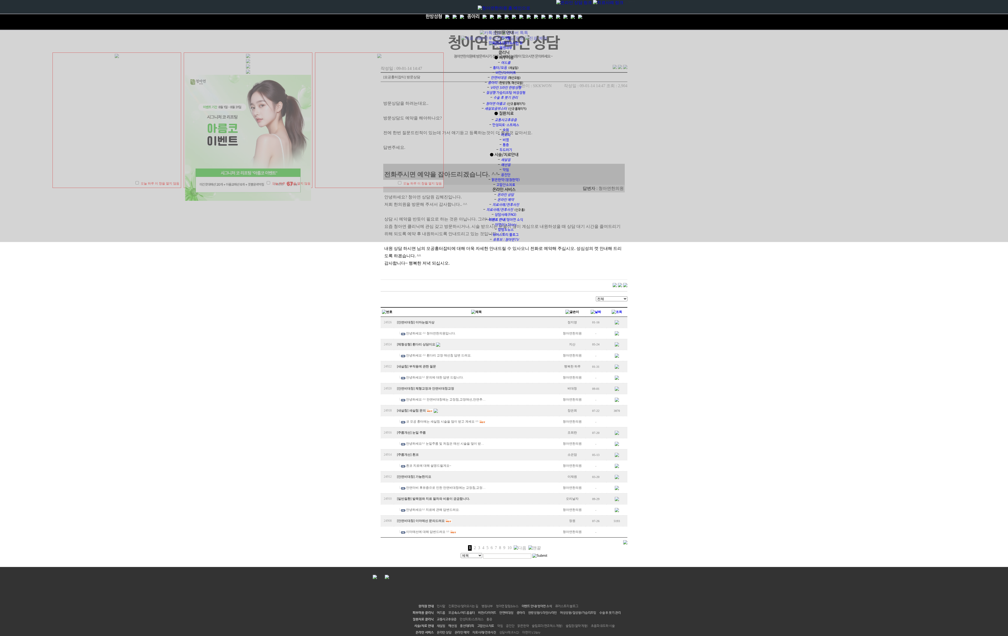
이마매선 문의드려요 (430, 521)
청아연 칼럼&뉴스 (507, 606)
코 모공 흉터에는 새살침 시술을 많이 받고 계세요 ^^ (442, 421)
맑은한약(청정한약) (506, 180)
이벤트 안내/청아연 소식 (537, 606)
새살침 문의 (417, 410)
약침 (506, 170)
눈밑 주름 (419, 432)
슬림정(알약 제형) (577, 626)
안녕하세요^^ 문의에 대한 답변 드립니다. (435, 377)
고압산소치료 (505, 185)
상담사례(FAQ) (506, 215)
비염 (506, 140)
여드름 (441, 612)
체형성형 (404, 344)
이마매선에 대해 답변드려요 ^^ (427, 532)
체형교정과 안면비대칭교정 (435, 388)
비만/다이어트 (506, 73)
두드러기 (506, 150)
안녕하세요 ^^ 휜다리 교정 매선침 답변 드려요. (438, 355)
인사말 (506, 38)
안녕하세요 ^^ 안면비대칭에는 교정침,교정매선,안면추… (446, 399)
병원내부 (506, 48)
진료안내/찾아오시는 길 (506, 43)
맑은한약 (523, 626)
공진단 (506, 175)
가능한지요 (423, 477)
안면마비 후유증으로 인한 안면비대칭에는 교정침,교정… (446, 488)
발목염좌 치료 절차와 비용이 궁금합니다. (441, 499)
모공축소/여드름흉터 (461, 612)
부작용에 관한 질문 (422, 366)
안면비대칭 (406, 322)
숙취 (506, 130)
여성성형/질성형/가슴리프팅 (578, 612)
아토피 (506, 135)
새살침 (402, 366)
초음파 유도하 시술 (603, 626)
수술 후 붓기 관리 (610, 612)
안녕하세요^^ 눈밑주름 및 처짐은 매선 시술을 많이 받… (445, 443)
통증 (506, 145)
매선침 (452, 626)
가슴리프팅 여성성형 (506, 93)
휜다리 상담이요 (423, 344)
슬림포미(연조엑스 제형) (547, 626)
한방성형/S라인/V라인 (542, 612)
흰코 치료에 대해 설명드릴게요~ (428, 465)
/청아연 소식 (506, 220)
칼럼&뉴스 (506, 230)
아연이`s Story (506, 225)
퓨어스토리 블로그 (506, 235)
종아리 (521, 612)
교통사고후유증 (446, 619)
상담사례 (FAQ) (509, 632)
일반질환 (404, 499)
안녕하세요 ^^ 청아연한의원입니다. (431, 333)
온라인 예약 (462, 632)
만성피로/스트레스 (471, 619)
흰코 (415, 454)
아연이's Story (531, 632)
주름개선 (404, 432)
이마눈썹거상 (425, 322)
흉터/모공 (500, 68)
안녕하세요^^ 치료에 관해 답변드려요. (433, 510)
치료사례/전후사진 (484, 632)
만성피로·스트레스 (505, 125)
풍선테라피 (467, 626)
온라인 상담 (444, 632)
